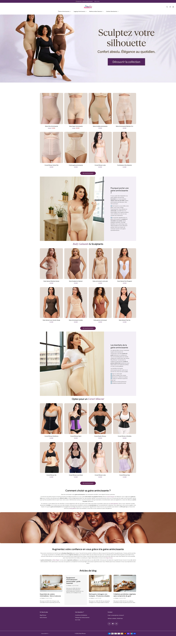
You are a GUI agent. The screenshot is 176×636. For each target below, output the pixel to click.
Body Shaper (56, 560)
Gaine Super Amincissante (76, 126)
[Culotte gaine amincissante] (76, 147)
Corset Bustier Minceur (100, 436)
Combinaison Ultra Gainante (124, 165)
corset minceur (110, 496)
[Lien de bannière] (88, 52)
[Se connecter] (170, 6)
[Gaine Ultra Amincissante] (51, 108)
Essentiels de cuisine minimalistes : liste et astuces (50, 595)
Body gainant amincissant (100, 320)
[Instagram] (109, 623)
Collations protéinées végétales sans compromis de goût (125, 595)
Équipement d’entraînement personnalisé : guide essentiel (73, 580)
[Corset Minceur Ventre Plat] (51, 147)
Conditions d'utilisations (81, 615)
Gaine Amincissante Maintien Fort (124, 126)
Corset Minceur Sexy (124, 475)
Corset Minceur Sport (75, 436)
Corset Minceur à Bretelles (124, 436)
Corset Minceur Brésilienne (51, 436)
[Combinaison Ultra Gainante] (124, 147)
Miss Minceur (82, 633)
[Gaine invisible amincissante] (100, 108)
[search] (167, 6)
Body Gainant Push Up (124, 320)
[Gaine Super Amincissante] (76, 108)
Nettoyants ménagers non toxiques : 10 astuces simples (99, 595)
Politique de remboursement (82, 617)
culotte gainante (114, 503)
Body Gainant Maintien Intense (51, 281)
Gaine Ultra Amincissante (51, 126)
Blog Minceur (43, 615)
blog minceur (109, 558)
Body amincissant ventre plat (100, 281)
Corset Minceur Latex (100, 165)
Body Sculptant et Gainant (75, 281)
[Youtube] (112, 623)
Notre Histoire (43, 617)
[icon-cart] (173, 6)
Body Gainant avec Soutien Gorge (51, 320)
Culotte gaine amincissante (76, 165)
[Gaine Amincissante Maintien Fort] (124, 108)
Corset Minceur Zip (51, 475)
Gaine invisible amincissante (100, 126)
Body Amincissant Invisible (76, 320)
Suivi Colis (77, 620)
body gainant (73, 508)
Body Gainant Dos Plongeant (124, 281)
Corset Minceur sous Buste (76, 475)
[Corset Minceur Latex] (100, 147)
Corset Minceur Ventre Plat (51, 165)
